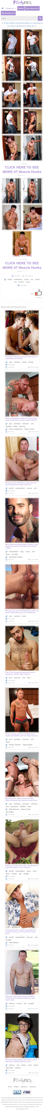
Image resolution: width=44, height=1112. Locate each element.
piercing (22, 426)
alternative (9, 1068)
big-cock (30, 937)
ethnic (29, 871)
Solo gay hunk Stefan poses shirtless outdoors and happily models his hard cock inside (20, 998)
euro (15, 282)
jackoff (11, 488)
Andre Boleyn (14, 942)
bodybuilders (18, 279)
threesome (14, 806)
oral (32, 424)
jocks (35, 871)
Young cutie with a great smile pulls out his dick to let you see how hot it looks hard (20, 931)
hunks (28, 551)
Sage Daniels (27, 745)
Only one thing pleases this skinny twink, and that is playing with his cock (21, 1060)
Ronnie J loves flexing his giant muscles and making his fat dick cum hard (21, 483)
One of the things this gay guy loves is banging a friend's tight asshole (20, 673)
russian (28, 282)
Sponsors (24, 1087)
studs (24, 616)
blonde (31, 362)
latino (8, 874)
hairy (22, 551)
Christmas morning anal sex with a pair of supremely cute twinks (21, 357)
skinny (36, 1065)
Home (10, 1087)
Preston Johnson (15, 745)
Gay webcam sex (32, 8)
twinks (24, 362)
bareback (17, 424)
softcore (10, 279)
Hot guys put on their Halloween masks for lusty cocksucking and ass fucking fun (21, 611)
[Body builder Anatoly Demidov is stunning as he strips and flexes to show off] (11, 42)
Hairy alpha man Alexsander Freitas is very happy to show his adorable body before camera (21, 546)
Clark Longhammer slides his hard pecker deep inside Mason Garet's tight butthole (21, 419)
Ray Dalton (10, 812)
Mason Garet (29, 429)
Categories (10, 8)
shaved (14, 874)
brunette (21, 282)
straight (37, 279)
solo (32, 279)
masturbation (20, 488)
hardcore (17, 362)
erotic (30, 1065)
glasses (18, 1068)
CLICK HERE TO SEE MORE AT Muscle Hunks (22, 169)
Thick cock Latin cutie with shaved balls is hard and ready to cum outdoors (21, 866)
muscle (26, 279)
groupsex (25, 804)
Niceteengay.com (8, 13)
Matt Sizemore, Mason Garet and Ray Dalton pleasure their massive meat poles (21, 799)
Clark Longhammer (16, 429)
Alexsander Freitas (15, 557)
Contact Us (32, 1087)
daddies (9, 426)
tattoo (15, 426)
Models (21, 8)
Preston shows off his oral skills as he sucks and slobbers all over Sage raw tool (21, 735)
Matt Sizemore (14, 809)
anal (10, 362)
